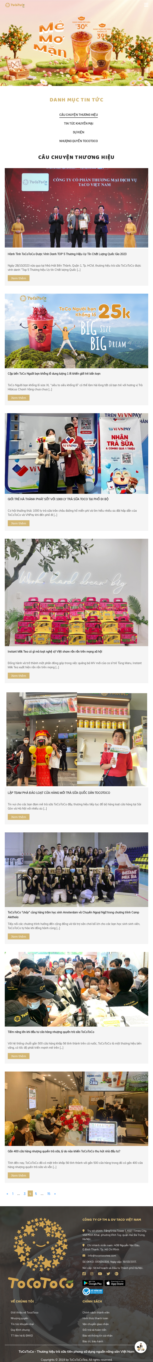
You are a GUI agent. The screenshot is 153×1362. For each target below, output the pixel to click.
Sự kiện (78, 132)
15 (48, 1193)
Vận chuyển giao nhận (95, 1324)
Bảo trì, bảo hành (92, 1341)
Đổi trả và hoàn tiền (94, 1329)
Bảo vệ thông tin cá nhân (97, 1335)
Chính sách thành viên (96, 1312)
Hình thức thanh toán (95, 1318)
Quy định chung (20, 1329)
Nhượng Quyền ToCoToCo (78, 141)
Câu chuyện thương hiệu (78, 114)
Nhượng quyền (19, 1318)
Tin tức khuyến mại (78, 123)
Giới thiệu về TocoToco (24, 1312)
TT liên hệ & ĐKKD (22, 1335)
